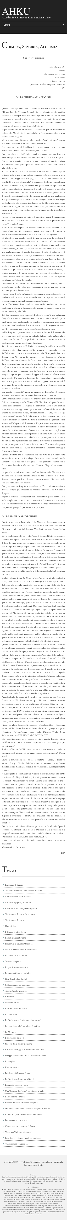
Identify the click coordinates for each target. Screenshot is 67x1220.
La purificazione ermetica (16, 967)
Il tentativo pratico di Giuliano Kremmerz (23, 1114)
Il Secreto (9, 996)
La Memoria (10, 1031)
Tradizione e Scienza (14, 920)
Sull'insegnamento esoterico (17, 984)
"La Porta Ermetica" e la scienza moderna (23, 890)
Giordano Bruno (12, 1002)
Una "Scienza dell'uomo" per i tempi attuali (24, 1090)
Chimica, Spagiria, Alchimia (18, 902)
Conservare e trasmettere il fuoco (20, 1126)
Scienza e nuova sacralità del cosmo (21, 949)
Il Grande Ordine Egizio (15, 931)
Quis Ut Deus (11, 925)
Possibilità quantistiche (15, 937)
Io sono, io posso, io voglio (16, 1084)
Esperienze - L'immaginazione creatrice (23, 1137)
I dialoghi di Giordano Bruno (17, 1073)
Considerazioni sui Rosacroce (18, 896)
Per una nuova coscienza (16, 1120)
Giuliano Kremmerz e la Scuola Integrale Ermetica (27, 1108)
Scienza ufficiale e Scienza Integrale (21, 1102)
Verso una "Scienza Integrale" (18, 1131)
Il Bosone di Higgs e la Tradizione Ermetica (24, 1049)
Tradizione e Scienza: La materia (20, 914)
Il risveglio (10, 1061)
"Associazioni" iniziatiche (17, 1143)
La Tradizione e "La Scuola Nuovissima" (23, 1020)
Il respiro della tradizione (16, 1008)
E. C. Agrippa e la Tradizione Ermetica (22, 1025)
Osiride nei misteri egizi (16, 979)
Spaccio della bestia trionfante (18, 1043)
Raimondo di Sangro (14, 884)
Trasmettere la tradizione (16, 990)
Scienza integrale (13, 961)
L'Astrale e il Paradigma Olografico (21, 908)
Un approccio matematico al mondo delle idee (25, 1055)
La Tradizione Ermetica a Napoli (19, 1079)
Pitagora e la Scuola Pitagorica (18, 943)
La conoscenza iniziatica (16, 955)
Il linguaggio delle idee (15, 1037)
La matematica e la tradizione (18, 973)
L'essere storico (12, 1067)
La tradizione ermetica (15, 1096)
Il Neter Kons (11, 1014)
